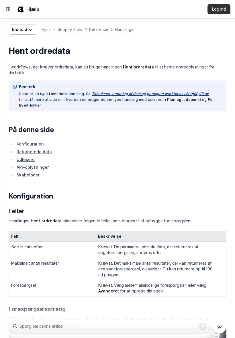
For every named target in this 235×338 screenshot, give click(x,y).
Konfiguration (30, 144)
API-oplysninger (33, 167)
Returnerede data (34, 151)
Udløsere (26, 159)
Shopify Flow (70, 29)
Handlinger (125, 29)
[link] (28, 9)
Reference (98, 29)
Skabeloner (28, 174)
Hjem (46, 29)
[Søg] (203, 327)
